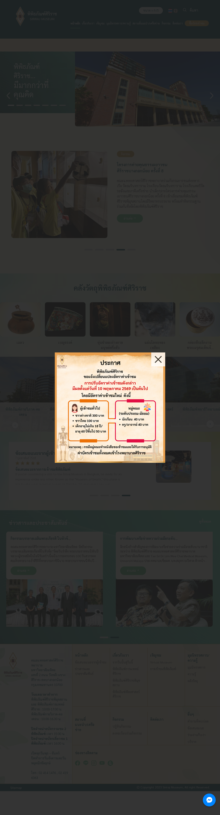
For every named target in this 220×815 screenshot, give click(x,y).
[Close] (158, 359)
